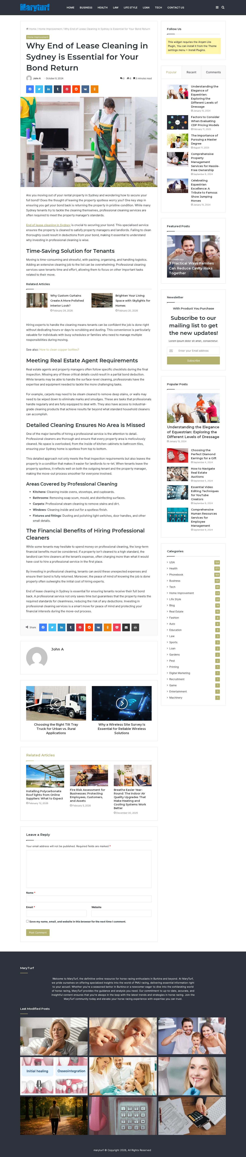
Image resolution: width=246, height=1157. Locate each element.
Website (96, 907)
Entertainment (178, 691)
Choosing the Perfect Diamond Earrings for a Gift (203, 454)
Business (86, 7)
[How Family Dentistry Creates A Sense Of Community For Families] (123, 1076)
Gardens (174, 654)
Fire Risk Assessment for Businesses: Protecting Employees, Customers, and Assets (87, 795)
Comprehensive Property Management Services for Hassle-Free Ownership (205, 162)
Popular (171, 72)
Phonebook (176, 574)
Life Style (130, 7)
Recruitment (176, 679)
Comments (213, 72)
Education (175, 629)
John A (37, 78)
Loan (146, 7)
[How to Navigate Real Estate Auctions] (177, 474)
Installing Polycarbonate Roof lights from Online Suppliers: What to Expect (44, 794)
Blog (172, 605)
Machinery (175, 697)
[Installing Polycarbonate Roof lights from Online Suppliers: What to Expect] (45, 776)
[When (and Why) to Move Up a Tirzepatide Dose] (54, 1116)
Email (30, 907)
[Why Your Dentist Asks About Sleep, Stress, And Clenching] (54, 1036)
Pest (172, 660)
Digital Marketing (179, 673)
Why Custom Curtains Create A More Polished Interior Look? (67, 300)
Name (30, 892)
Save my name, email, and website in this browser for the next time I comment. (77, 921)
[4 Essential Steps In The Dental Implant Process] (54, 1076)
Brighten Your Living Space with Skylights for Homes (133, 300)
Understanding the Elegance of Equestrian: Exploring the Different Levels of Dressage (193, 432)
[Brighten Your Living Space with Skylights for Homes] (102, 300)
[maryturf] (35, 7)
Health (103, 7)
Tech (158, 7)
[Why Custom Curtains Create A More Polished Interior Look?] (36, 300)
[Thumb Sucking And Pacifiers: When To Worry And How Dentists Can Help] (123, 1036)
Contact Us (175, 7)
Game (173, 685)
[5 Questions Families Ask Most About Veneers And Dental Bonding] (192, 1076)
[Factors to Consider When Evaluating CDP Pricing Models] (177, 122)
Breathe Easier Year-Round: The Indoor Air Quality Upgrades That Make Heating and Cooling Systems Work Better (130, 799)
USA (172, 562)
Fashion (174, 617)
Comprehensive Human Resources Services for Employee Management (204, 517)
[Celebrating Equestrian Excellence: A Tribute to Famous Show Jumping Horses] (177, 186)
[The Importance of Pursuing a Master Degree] (177, 141)
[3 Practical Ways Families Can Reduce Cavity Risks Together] (192, 1035)
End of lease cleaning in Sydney (48, 225)
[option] (193, 256)
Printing (174, 666)
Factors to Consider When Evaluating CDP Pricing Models (205, 121)
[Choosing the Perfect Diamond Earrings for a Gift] (177, 455)
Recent (191, 72)
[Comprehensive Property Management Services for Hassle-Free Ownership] (177, 159)
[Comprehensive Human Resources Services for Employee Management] (177, 515)
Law (115, 7)
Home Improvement (50, 28)
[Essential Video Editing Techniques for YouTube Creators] (177, 492)
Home (70, 7)
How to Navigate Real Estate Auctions (203, 472)
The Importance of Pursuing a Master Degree (204, 139)
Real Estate (176, 611)
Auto (172, 623)
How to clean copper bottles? (59, 349)
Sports (173, 642)
